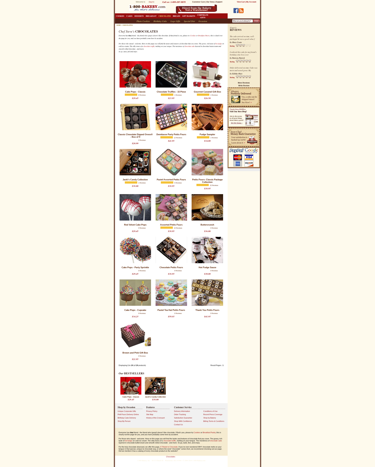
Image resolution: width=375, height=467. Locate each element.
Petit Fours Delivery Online (128, 414)
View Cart (241, 2)
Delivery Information (182, 411)
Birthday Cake (160, 21)
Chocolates (164, 16)
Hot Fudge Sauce (207, 267)
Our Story (210, 2)
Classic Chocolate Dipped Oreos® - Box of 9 (135, 135)
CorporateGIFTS (202, 16)
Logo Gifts (175, 21)
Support (219, 2)
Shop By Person (124, 421)
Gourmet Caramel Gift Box (207, 91)
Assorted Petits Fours (171, 224)
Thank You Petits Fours (207, 310)
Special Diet (189, 21)
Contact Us (178, 425)
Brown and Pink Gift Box (135, 352)
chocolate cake (190, 46)
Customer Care (198, 2)
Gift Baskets (188, 16)
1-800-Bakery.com (198, 460)
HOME (118, 25)
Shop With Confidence (183, 421)
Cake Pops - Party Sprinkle (135, 267)
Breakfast (151, 16)
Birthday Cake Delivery (127, 418)
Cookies (120, 16)
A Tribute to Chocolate (169, 447)
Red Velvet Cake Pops (135, 224)
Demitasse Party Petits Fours (171, 134)
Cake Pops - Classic (135, 91)
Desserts (139, 16)
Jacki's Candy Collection (135, 179)
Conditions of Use (210, 411)
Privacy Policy (151, 411)
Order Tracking (180, 414)
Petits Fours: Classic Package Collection (207, 180)
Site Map (149, 414)
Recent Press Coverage (212, 414)
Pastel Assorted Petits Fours (171, 179)
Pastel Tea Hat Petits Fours (171, 310)
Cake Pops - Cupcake (135, 310)
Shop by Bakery (209, 418)
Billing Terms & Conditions (213, 421)
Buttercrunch (207, 224)
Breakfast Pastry (203, 35)
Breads (176, 16)
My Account (251, 2)
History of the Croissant (155, 418)
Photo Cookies (143, 21)
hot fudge (218, 43)
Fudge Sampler (207, 134)
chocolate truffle (149, 46)
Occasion (202, 21)
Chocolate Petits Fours (171, 267)
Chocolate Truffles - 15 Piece (171, 91)
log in (151, 2)
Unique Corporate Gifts (127, 411)
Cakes (129, 16)
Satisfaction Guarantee (183, 418)
